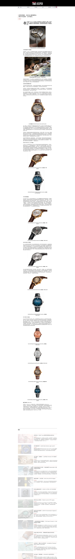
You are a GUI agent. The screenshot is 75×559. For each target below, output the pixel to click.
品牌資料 (28, 7)
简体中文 (20, 18)
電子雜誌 (36, 7)
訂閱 (42, 7)
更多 (19, 429)
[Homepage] (18, 7)
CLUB (54, 7)
